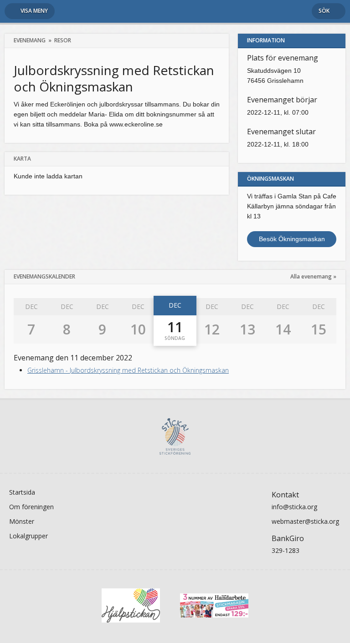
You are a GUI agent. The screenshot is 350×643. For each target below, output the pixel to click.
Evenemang (30, 40)
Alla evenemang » (313, 276)
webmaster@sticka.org (305, 521)
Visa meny (34, 11)
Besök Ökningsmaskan (292, 239)
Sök (324, 11)
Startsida (22, 492)
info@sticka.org (294, 506)
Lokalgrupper (28, 536)
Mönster (21, 521)
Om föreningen (31, 506)
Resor (62, 40)
